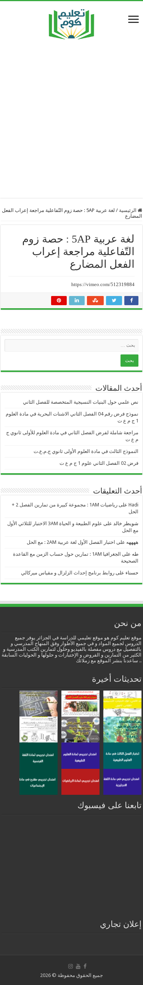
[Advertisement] (71, 118)
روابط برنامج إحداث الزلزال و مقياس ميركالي (67, 573)
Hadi (133, 505)
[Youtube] (78, 966)
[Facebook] (85, 966)
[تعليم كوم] (71, 22)
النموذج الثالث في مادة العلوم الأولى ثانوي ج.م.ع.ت (86, 451)
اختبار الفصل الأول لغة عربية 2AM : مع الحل (71, 542)
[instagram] (70, 966)
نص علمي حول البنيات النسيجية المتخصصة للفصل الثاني (80, 402)
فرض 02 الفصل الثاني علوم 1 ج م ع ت (98, 463)
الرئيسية (128, 210)
